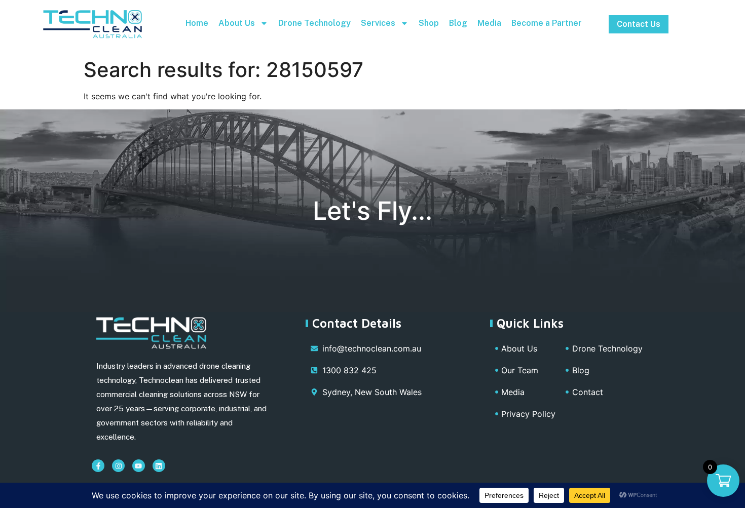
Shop (429, 23)
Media (489, 23)
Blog (458, 23)
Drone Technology (314, 23)
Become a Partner (546, 23)
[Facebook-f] (98, 465)
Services (378, 23)
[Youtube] (138, 465)
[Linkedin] (159, 465)
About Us (236, 23)
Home (196, 23)
